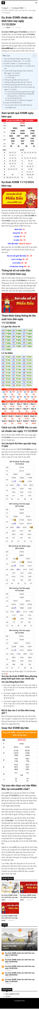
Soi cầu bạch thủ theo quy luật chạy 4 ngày (20, 92)
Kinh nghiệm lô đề (12, 994)
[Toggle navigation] (3, 2)
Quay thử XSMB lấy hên (13, 103)
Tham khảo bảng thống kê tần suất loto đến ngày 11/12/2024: (18, 72)
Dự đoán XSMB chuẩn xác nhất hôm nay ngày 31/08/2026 (28, 897)
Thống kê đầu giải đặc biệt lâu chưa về (18, 82)
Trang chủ (22, 1004)
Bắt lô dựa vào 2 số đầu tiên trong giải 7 (20, 100)
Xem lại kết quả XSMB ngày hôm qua (17, 59)
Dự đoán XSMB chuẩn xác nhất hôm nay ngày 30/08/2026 (10, 918)
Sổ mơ (8, 996)
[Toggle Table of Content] (33, 55)
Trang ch (5, 8)
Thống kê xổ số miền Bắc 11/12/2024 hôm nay (19, 67)
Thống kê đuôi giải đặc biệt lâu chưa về (18, 85)
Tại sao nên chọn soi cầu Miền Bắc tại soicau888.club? (18, 106)
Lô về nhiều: (11, 77)
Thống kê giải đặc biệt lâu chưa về (16, 80)
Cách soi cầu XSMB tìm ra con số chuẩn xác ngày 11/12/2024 (19, 88)
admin (8, 27)
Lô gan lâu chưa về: (13, 75)
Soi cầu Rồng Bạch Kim (14, 98)
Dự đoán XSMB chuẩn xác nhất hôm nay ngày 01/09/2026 (10, 897)
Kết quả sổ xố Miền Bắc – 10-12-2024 (17, 61)
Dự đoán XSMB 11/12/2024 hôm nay (17, 63)
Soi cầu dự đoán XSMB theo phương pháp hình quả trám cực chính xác (20, 95)
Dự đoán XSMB (17, 8)
